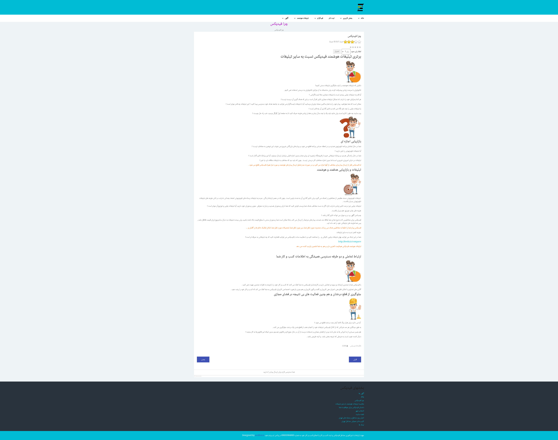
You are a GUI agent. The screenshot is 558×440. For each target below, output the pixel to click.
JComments (197, 376)
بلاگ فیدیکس (354, 346)
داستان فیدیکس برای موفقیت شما (351, 407)
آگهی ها (361, 393)
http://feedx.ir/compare (349, 242)
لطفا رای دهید (356, 51)
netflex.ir (259, 435)
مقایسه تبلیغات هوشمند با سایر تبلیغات (349, 404)
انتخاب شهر (360, 411)
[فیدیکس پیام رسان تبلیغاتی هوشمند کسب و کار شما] (360, 7)
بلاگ (362, 397)
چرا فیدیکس (359, 400)
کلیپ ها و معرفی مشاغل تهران (352, 421)
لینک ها (361, 425)
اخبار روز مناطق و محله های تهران (351, 418)
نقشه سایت (360, 414)
